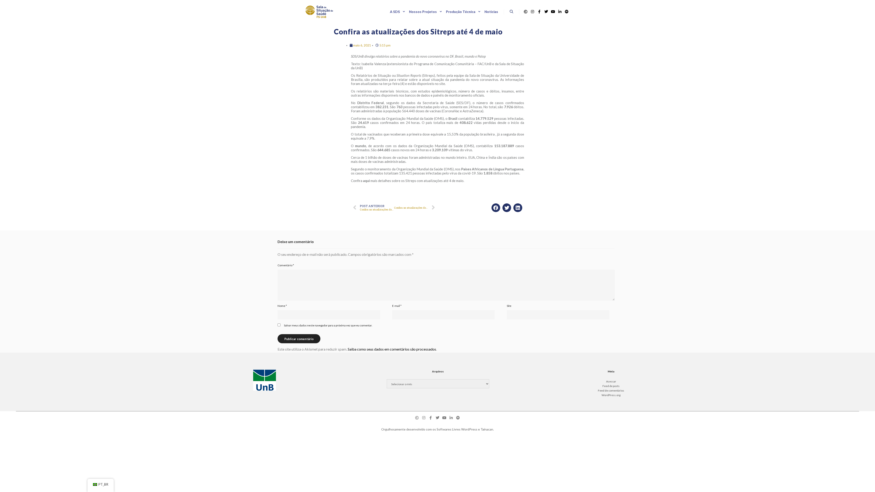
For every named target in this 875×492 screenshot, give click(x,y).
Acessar (611, 381)
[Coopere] (526, 12)
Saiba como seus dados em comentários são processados (392, 349)
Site (509, 306)
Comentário (286, 265)
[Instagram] (532, 12)
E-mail (396, 306)
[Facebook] (539, 12)
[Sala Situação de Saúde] (319, 11)
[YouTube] (553, 12)
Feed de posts (611, 386)
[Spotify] (567, 12)
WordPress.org (611, 395)
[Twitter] (546, 12)
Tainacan (487, 429)
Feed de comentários (611, 390)
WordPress (469, 429)
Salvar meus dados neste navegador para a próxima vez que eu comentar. (328, 325)
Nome (282, 306)
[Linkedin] (560, 12)
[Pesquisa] (511, 12)
